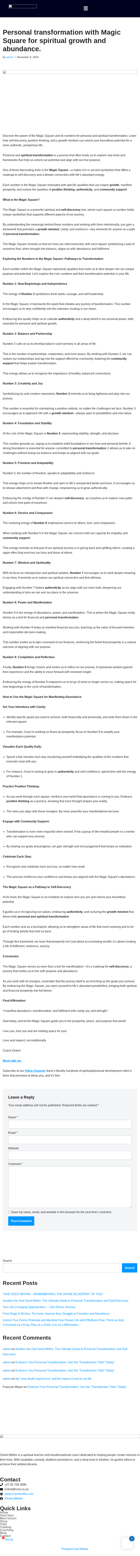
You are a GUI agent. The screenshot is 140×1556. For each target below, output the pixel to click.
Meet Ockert (8, 1518)
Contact (5, 1535)
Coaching (6, 1530)
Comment (15, 1163)
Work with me (12, 1060)
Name (13, 1117)
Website (13, 1148)
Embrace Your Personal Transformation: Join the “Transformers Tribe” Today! (64, 1362)
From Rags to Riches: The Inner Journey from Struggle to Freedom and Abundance (56, 1313)
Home (4, 1512)
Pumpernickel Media (75, 1549)
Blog (3, 1533)
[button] (85, 9)
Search (7, 1260)
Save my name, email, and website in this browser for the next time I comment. (61, 1212)
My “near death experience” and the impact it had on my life (53, 1378)
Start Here (7, 1515)
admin (9, 57)
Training (5, 1527)
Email (13, 1132)
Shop (3, 1521)
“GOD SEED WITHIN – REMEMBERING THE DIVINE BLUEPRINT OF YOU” (53, 1294)
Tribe (3, 1524)
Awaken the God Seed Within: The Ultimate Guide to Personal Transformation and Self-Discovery (65, 1300)
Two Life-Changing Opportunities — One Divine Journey (39, 1307)
